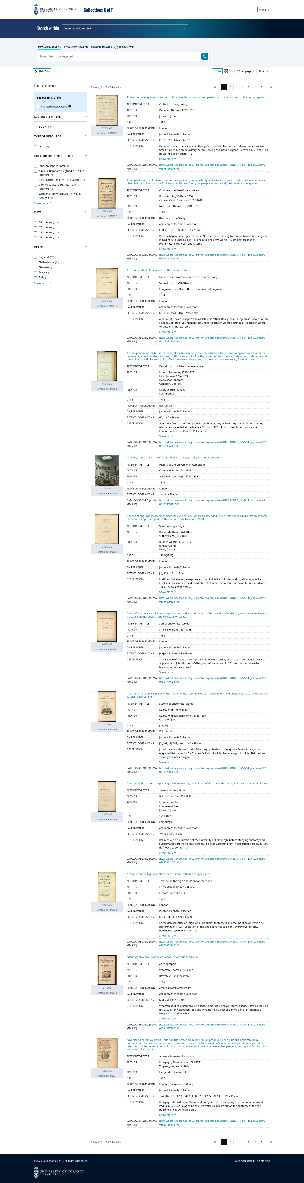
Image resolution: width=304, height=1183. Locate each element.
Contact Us (263, 1161)
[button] (60, 117)
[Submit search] (204, 56)
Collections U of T (53, 1161)
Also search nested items (54, 106)
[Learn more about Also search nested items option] (69, 106)
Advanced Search (76, 47)
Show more (166, 159)
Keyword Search (49, 47)
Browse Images (101, 47)
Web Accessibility (245, 1161)
